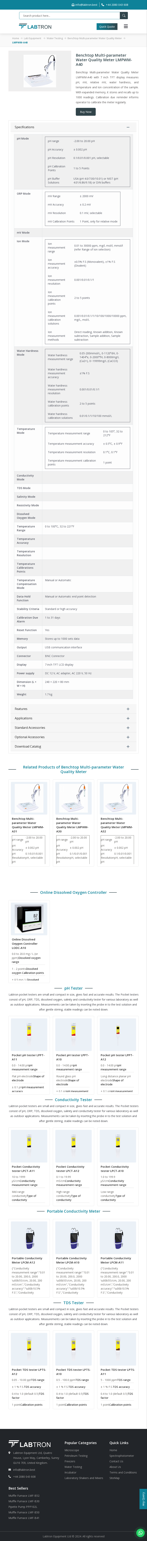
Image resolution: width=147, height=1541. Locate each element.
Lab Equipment (33, 38)
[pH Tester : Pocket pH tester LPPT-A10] (73, 1034)
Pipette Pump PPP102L (22, 1507)
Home (15, 38)
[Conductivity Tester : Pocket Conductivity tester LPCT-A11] (29, 1146)
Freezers (70, 1461)
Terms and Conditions (123, 1472)
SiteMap (114, 1478)
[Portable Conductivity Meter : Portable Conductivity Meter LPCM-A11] (118, 1237)
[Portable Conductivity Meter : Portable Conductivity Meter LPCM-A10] (73, 1237)
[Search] (124, 15)
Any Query (143, 1499)
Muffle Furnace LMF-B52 (23, 1495)
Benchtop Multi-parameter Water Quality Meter (95, 38)
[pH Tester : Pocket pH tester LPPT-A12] (118, 1034)
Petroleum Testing (76, 1456)
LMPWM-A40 (20, 42)
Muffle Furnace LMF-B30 (23, 1501)
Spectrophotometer (121, 1456)
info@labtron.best (86, 5)
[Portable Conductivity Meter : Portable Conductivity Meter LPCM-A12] (29, 1237)
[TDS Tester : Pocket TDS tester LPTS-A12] (29, 1349)
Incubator (70, 1472)
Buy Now (85, 112)
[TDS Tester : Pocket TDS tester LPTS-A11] (118, 1349)
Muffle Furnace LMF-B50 (23, 1512)
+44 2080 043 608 (24, 1476)
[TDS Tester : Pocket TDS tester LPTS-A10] (73, 1349)
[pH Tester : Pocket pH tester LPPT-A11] (29, 1034)
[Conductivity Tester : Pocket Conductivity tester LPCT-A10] (118, 1146)
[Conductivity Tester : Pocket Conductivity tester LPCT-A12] (73, 1146)
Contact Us (116, 1461)
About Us (115, 1467)
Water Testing (55, 38)
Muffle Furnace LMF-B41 (23, 1518)
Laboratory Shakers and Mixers (84, 1478)
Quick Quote (105, 26)
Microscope (72, 1450)
